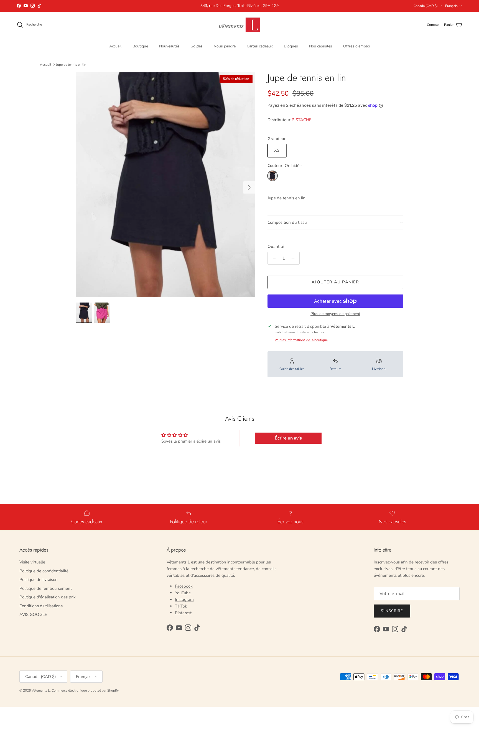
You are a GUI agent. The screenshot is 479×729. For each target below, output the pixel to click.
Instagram (184, 599)
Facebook (184, 586)
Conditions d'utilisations (41, 606)
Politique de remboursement (45, 588)
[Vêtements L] (239, 24)
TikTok (181, 606)
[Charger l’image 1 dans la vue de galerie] (165, 184)
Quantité (275, 246)
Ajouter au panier (335, 282)
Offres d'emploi (356, 46)
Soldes (197, 46)
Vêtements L (41, 690)
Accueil (115, 46)
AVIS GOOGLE (33, 614)
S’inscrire (392, 610)
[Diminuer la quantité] (272, 258)
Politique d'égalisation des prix (47, 597)
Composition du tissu (287, 222)
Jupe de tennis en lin (71, 64)
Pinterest (183, 613)
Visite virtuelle (32, 562)
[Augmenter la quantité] (294, 258)
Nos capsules (320, 46)
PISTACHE (302, 120)
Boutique (140, 46)
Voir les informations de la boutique (301, 340)
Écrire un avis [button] (288, 438)
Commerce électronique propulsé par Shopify (85, 690)
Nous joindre (225, 46)
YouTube (183, 593)
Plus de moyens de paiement (335, 314)
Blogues (291, 46)
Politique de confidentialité (43, 571)
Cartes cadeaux (260, 46)
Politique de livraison (38, 579)
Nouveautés (169, 46)
